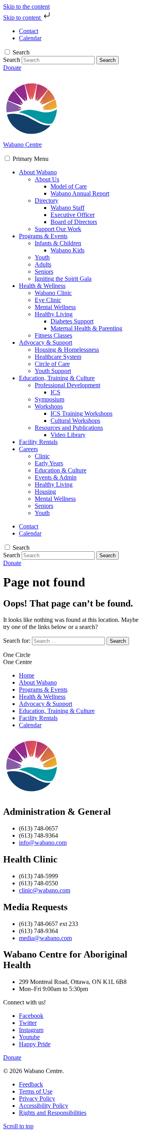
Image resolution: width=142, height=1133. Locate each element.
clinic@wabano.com (44, 890)
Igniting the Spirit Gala (63, 278)
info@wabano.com (43, 842)
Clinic (42, 456)
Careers (28, 449)
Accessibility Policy (43, 1105)
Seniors (44, 271)
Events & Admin (56, 477)
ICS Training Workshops (81, 413)
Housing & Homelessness (67, 349)
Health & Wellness (42, 285)
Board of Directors (73, 221)
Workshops (49, 406)
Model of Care (68, 186)
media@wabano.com (45, 938)
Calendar (30, 725)
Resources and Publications (69, 427)
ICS (55, 392)
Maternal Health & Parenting (86, 328)
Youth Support (53, 371)
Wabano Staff (67, 207)
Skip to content (22, 17)
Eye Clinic (48, 300)
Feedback (31, 1084)
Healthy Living (54, 314)
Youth (42, 257)
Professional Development (67, 385)
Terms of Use (35, 1091)
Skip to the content (26, 6)
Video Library (68, 434)
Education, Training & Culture (57, 378)
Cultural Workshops (75, 420)
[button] (31, 158)
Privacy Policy (37, 1098)
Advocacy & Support (45, 342)
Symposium (49, 399)
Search (21, 52)
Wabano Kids (67, 250)
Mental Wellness (55, 307)
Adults (43, 264)
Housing (45, 491)
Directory (46, 200)
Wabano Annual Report (79, 193)
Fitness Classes (53, 335)
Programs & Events (43, 236)
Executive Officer (72, 214)
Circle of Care (52, 363)
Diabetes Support (71, 321)
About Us (47, 179)
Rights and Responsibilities (52, 1112)
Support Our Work (58, 229)
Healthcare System (58, 356)
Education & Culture (60, 470)
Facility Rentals (38, 442)
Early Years (49, 463)
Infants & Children (58, 243)
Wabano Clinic (53, 292)
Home (26, 675)
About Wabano (38, 172)
